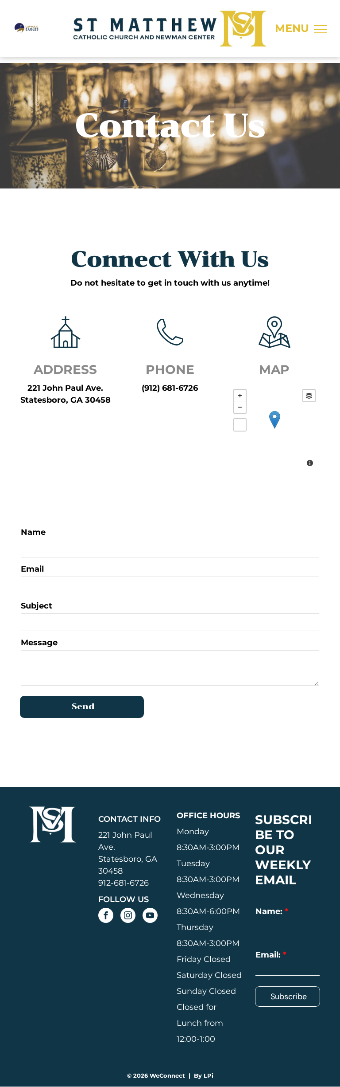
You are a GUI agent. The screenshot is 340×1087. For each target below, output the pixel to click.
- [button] (240, 407)
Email (32, 569)
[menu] (320, 29)
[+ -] (274, 429)
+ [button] (240, 395)
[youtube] (150, 916)
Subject (36, 606)
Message (39, 642)
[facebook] (105, 916)
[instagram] (127, 916)
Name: (268, 911)
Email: (268, 955)
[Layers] (309, 395)
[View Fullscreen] (240, 425)
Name (33, 532)
